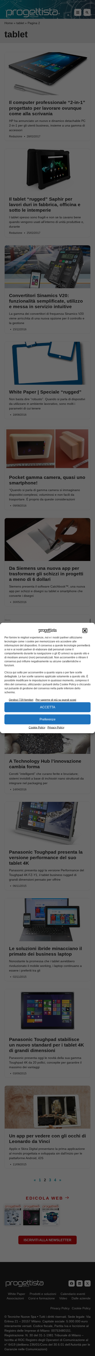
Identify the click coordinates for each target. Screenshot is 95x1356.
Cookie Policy (37, 727)
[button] (85, 630)
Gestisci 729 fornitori (21, 699)
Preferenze (47, 719)
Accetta (47, 707)
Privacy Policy (56, 727)
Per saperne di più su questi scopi (56, 699)
